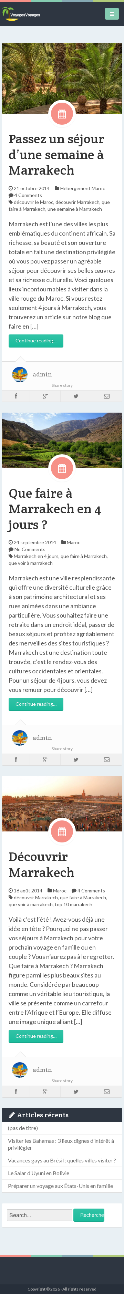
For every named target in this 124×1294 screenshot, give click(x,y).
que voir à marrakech (31, 563)
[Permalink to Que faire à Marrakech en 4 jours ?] (62, 440)
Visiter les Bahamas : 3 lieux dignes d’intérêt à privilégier (61, 1144)
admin (42, 374)
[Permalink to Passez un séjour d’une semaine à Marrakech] (62, 78)
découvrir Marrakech (77, 202)
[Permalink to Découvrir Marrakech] (62, 803)
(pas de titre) (23, 1128)
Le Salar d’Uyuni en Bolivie (38, 1173)
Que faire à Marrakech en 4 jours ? (55, 509)
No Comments (29, 549)
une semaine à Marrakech (75, 209)
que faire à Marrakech (84, 556)
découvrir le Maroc (33, 202)
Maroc (98, 188)
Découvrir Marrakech (41, 864)
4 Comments (28, 195)
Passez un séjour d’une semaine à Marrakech (56, 154)
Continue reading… (36, 340)
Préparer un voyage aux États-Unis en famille (60, 1185)
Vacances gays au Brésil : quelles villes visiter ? (62, 1160)
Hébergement (75, 188)
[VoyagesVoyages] (21, 14)
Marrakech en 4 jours (36, 556)
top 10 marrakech (73, 904)
